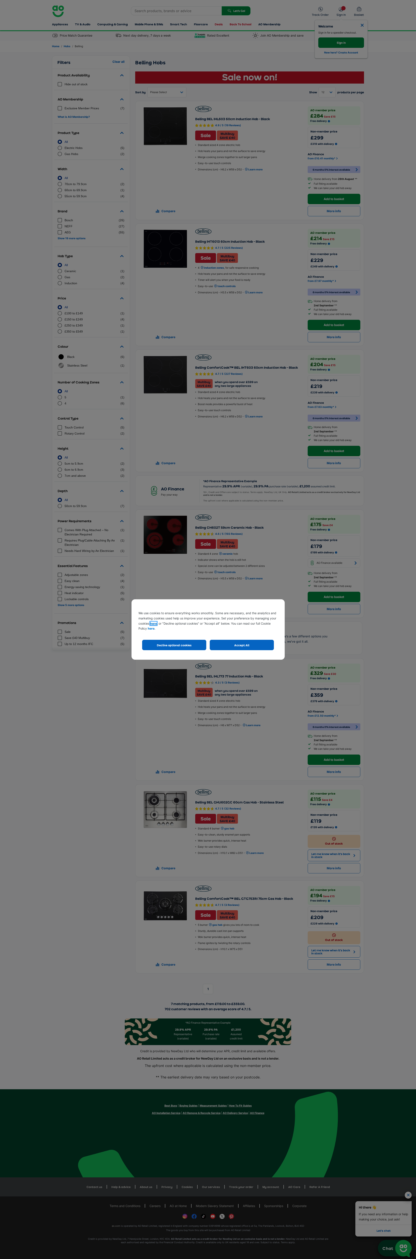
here (153, 623)
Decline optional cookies (174, 645)
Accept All (241, 645)
